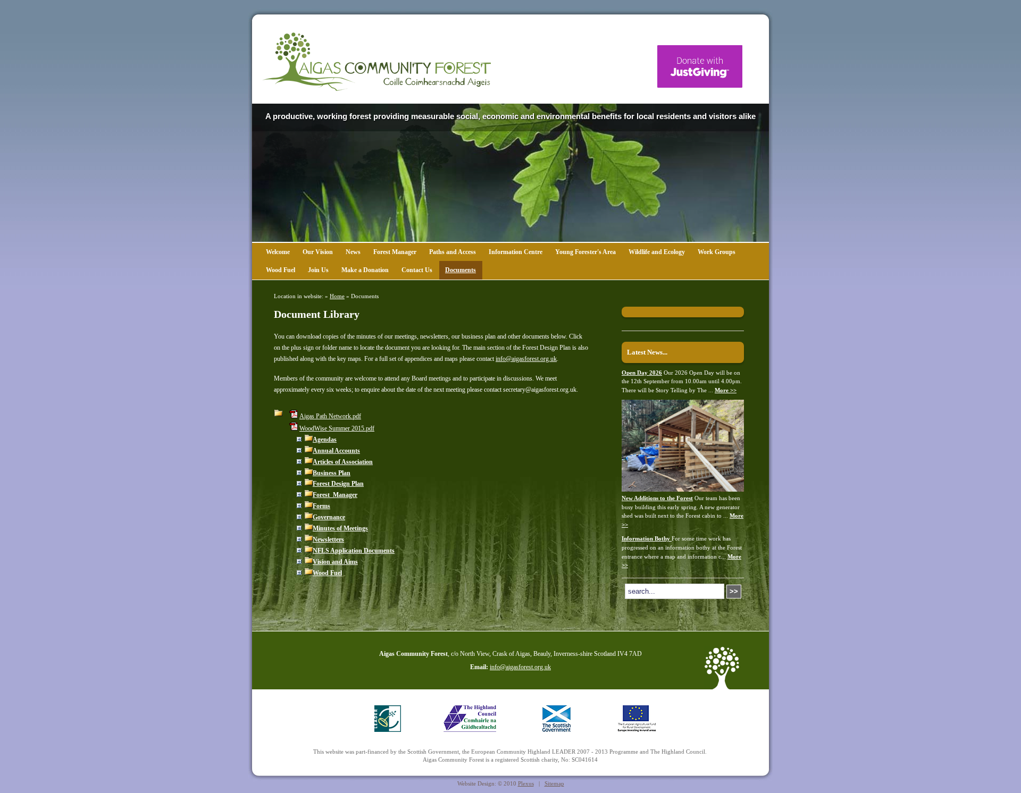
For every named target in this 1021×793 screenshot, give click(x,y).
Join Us (318, 270)
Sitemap (554, 783)
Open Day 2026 (642, 372)
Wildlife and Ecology (657, 252)
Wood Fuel (280, 270)
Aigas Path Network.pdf (330, 416)
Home (337, 296)
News (353, 252)
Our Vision (318, 252)
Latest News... (647, 352)
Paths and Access (452, 252)
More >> (726, 390)
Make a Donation (365, 270)
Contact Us (416, 270)
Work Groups (716, 252)
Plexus (526, 783)
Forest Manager (394, 252)
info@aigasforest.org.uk (526, 358)
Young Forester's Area (585, 252)
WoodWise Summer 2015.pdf (336, 428)
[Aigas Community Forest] (376, 61)
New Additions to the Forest (657, 498)
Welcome (278, 252)
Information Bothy (647, 538)
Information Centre (515, 252)
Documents (460, 270)
